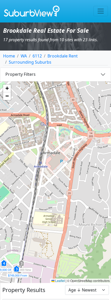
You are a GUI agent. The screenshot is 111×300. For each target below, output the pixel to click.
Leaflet (59, 280)
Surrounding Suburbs (30, 62)
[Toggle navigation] (100, 11)
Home (9, 56)
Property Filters (20, 74)
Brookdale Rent (62, 56)
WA (24, 56)
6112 (37, 56)
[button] (16, 271)
